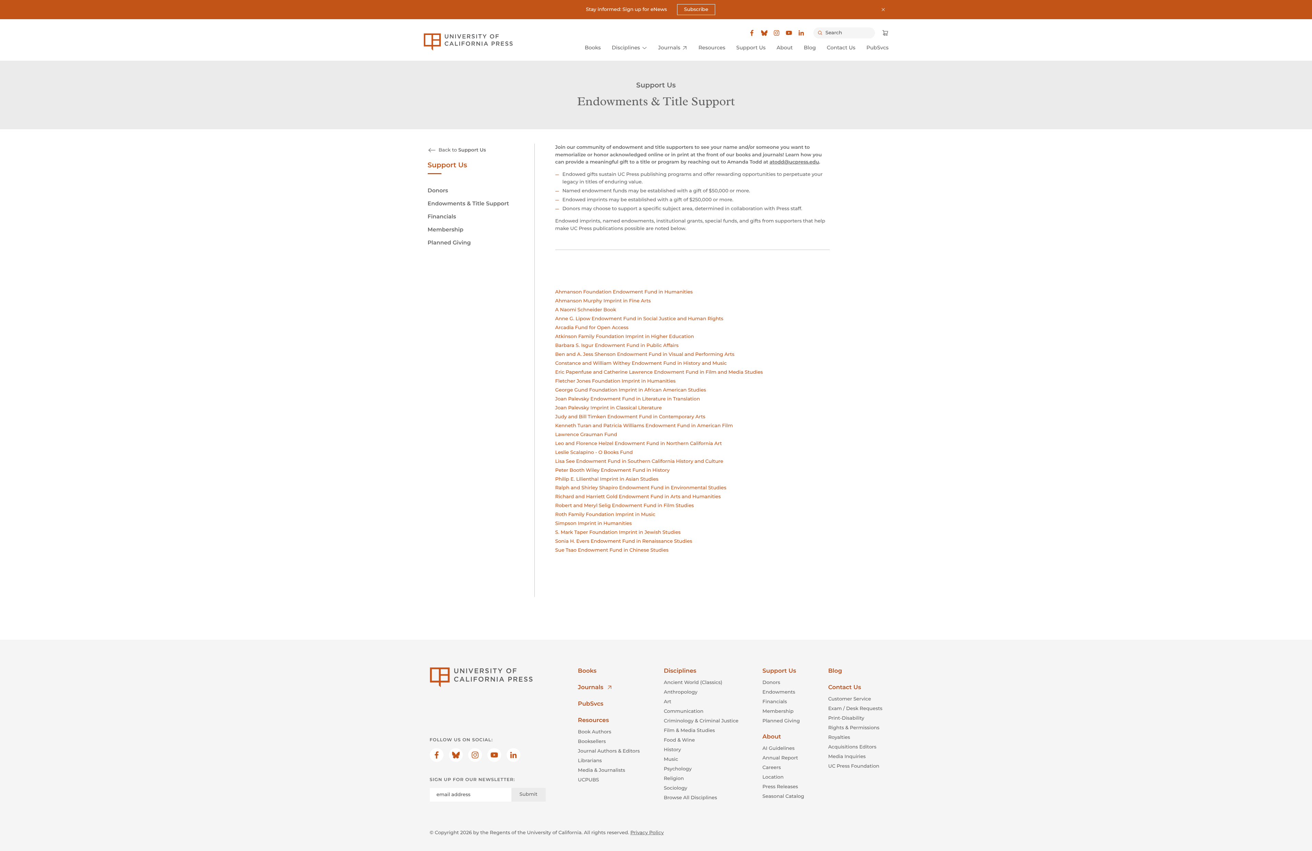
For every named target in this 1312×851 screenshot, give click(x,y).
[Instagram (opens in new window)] (776, 32)
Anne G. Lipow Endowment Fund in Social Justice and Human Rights (639, 318)
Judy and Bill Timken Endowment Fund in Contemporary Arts (630, 416)
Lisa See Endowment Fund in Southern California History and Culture (639, 461)
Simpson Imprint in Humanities (593, 523)
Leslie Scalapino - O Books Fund (594, 452)
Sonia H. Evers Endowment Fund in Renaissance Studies (624, 541)
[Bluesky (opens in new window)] (764, 32)
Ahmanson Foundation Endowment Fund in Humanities (624, 292)
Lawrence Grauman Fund (586, 434)
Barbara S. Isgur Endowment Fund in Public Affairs (617, 345)
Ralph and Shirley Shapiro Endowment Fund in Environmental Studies (640, 487)
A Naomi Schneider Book (585, 310)
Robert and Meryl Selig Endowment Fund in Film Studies (624, 505)
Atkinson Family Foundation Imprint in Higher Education (624, 336)
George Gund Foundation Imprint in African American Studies (630, 390)
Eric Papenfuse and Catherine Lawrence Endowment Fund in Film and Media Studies (659, 372)
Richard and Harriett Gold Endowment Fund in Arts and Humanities (638, 496)
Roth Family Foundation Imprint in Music (605, 514)
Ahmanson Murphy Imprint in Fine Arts (603, 301)
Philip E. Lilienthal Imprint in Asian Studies (607, 479)
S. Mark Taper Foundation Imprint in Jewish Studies (618, 532)
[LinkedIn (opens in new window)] (801, 32)
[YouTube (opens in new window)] (788, 32)
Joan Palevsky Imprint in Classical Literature (608, 408)
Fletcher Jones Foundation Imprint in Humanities (615, 381)
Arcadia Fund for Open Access (592, 327)
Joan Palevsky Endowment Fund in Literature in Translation (627, 399)
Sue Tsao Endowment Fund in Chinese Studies (612, 550)
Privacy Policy (647, 832)
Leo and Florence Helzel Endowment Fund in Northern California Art (638, 443)
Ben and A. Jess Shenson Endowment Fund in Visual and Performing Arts (645, 354)
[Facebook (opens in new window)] (751, 32)
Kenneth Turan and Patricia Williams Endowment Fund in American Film (644, 425)
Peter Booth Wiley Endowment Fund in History (612, 470)
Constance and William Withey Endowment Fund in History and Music (641, 363)
